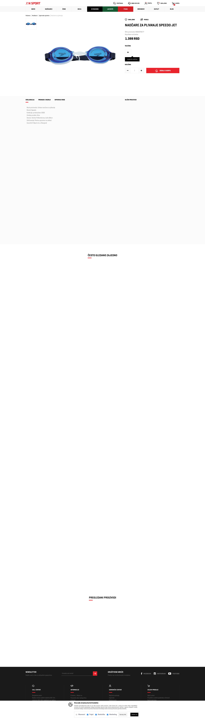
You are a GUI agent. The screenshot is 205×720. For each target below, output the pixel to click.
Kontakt (73, 700)
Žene (64, 9)
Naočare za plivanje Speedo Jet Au (130, 126)
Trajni (91, 714)
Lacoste (110, 9)
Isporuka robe (60, 100)
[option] (80, 55)
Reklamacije (112, 700)
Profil (150, 3)
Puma (126, 9)
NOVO (33, 9)
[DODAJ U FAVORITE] (39, 305)
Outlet (156, 9)
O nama (73, 695)
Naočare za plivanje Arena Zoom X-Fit (44, 526)
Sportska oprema (44, 15)
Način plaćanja (151, 700)
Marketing (113, 714)
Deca (79, 9)
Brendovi (141, 9)
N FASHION (94, 9)
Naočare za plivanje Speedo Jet (44, 639)
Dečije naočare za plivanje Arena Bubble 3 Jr (44, 296)
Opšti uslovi (150, 695)
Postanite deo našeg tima (78, 698)
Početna (28, 15)
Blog (172, 9)
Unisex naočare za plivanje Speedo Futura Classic (44, 572)
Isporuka (111, 698)
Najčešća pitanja (114, 695)
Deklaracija (30, 100)
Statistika (101, 714)
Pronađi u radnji (44, 100)
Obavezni (81, 714)
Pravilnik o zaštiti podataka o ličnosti (158, 698)
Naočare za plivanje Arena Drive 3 (44, 388)
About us (79, 695)
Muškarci (48, 9)
